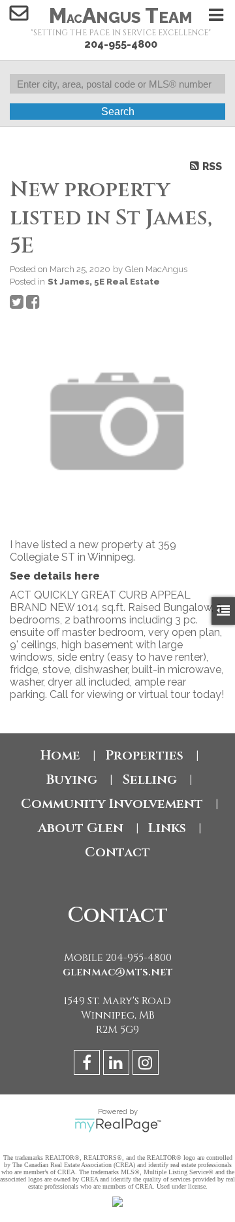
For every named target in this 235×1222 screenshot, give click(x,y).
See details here (55, 576)
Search (117, 111)
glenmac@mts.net (118, 972)
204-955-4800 (120, 44)
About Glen (80, 828)
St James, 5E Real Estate (104, 281)
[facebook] (88, 1064)
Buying (71, 779)
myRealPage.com (118, 1125)
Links (167, 828)
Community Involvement (112, 803)
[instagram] (147, 1064)
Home (60, 755)
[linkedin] (118, 1064)
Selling (149, 779)
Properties (144, 755)
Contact (117, 852)
